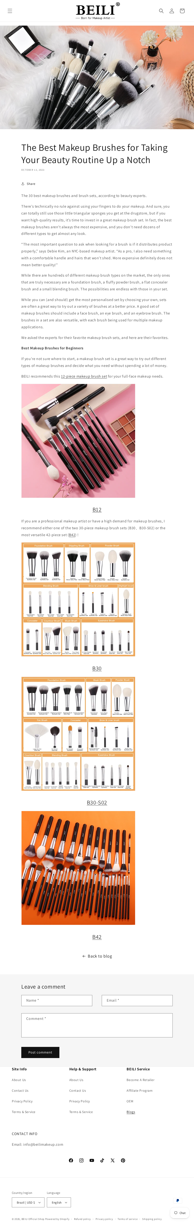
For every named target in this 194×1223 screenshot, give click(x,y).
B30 (97, 668)
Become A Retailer (140, 1080)
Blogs (131, 1112)
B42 (72, 534)
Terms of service (127, 1219)
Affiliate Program (140, 1090)
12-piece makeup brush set (84, 376)
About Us (19, 1080)
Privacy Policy (22, 1101)
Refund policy (82, 1219)
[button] (10, 11)
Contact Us (20, 1090)
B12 (97, 509)
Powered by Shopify (57, 1219)
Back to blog (100, 956)
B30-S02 (97, 802)
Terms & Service (23, 1112)
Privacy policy (104, 1219)
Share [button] (31, 184)
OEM (130, 1101)
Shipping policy (152, 1219)
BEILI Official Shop (33, 1219)
